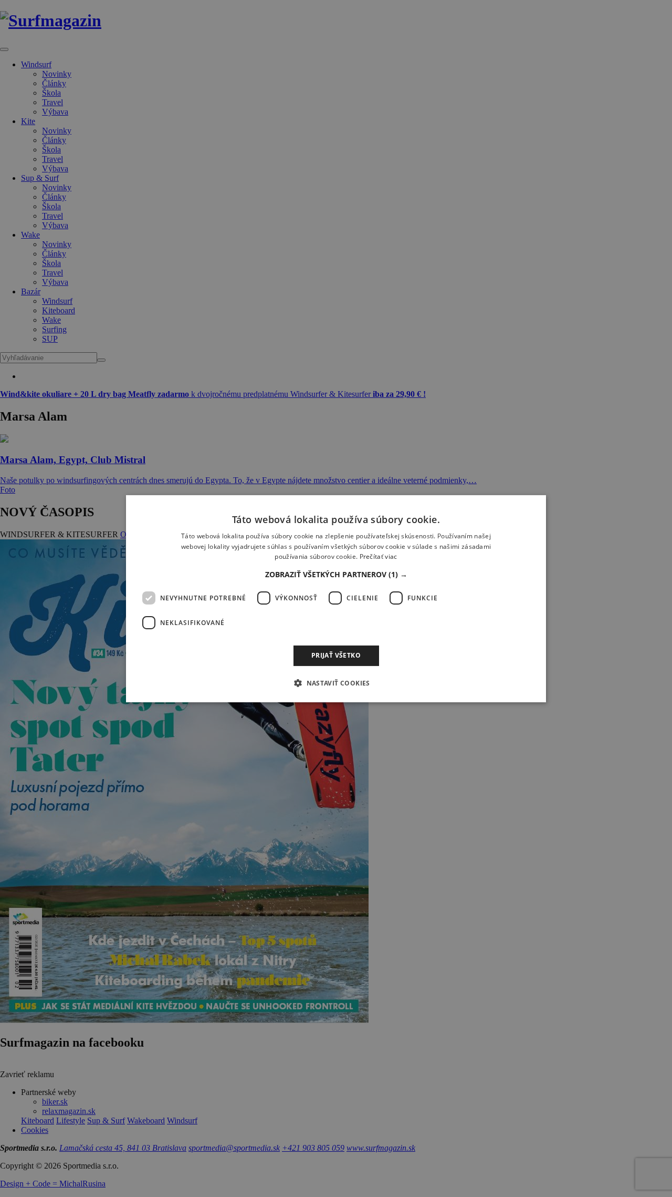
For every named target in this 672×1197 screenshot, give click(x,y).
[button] (336, 574)
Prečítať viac (378, 556)
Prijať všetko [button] (336, 655)
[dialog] (336, 598)
